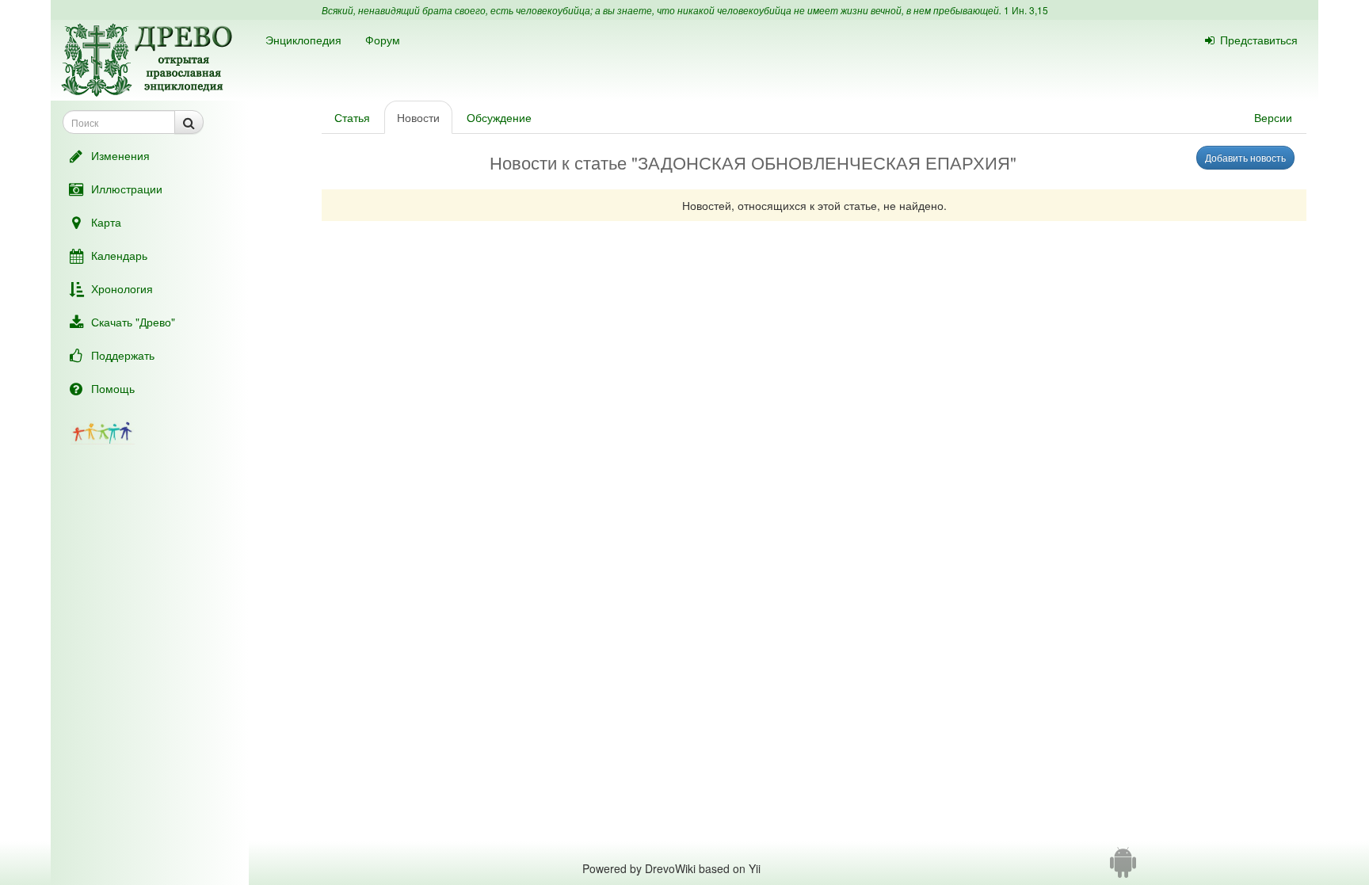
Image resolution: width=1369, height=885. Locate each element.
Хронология (122, 288)
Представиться (1259, 40)
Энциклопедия (303, 40)
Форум (382, 40)
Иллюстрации (126, 188)
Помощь (113, 388)
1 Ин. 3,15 (1026, 10)
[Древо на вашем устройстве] (1123, 868)
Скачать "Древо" (133, 322)
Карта (106, 222)
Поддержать (122, 355)
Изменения (120, 155)
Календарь (119, 255)
